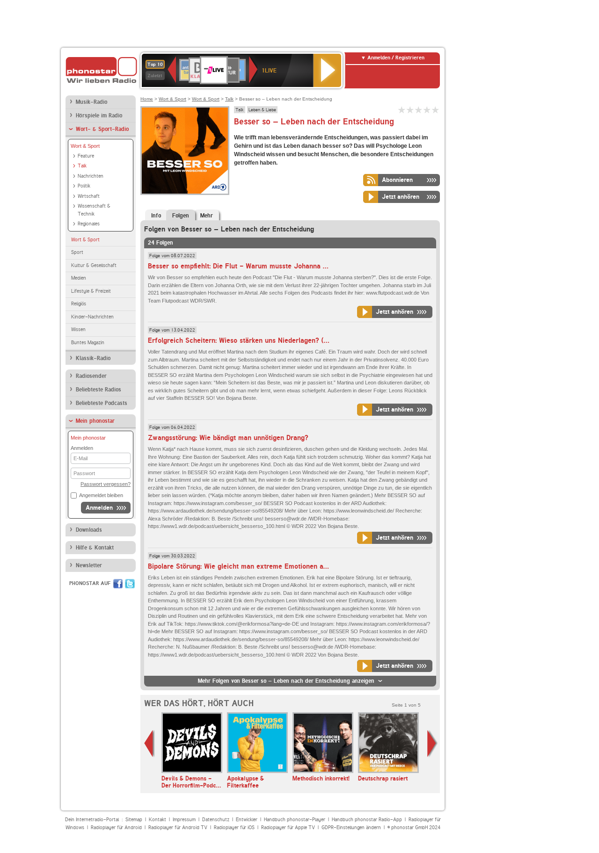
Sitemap (133, 820)
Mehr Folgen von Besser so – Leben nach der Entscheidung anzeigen (286, 681)
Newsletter (89, 565)
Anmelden (99, 507)
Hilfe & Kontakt (95, 547)
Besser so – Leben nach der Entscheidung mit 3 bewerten (419, 109)
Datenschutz (215, 820)
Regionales (89, 224)
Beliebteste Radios (98, 389)
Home (146, 98)
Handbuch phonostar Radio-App (367, 820)
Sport (77, 252)
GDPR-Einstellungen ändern (351, 827)
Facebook (118, 583)
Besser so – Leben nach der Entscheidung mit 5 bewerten (435, 109)
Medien (78, 278)
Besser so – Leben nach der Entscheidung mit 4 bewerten (427, 109)
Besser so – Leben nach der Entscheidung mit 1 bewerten (402, 109)
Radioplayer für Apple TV (288, 827)
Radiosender (91, 376)
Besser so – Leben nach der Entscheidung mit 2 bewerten (410, 109)
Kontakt (157, 820)
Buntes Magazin (87, 343)
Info (156, 215)
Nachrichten (90, 176)
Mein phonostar (95, 421)
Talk (82, 166)
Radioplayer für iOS (234, 827)
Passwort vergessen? (105, 484)
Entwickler (246, 820)
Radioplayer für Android (116, 827)
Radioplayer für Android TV (177, 827)
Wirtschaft (89, 196)
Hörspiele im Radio (99, 115)
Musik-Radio (91, 102)
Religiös (78, 304)
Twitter (130, 583)
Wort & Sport (85, 146)
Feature (86, 156)
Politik (84, 186)
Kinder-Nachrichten (92, 317)
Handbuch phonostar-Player (294, 820)
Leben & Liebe (262, 109)
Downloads (89, 530)
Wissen (78, 329)
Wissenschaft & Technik (94, 210)
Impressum (184, 820)
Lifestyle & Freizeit (91, 291)
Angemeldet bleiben (101, 495)
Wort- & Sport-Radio (102, 129)
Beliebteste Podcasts (101, 403)
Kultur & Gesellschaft (94, 265)
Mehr (206, 215)
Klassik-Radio (93, 358)
